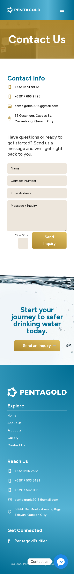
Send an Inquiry (37, 345)
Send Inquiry (49, 240)
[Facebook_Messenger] (61, 561)
